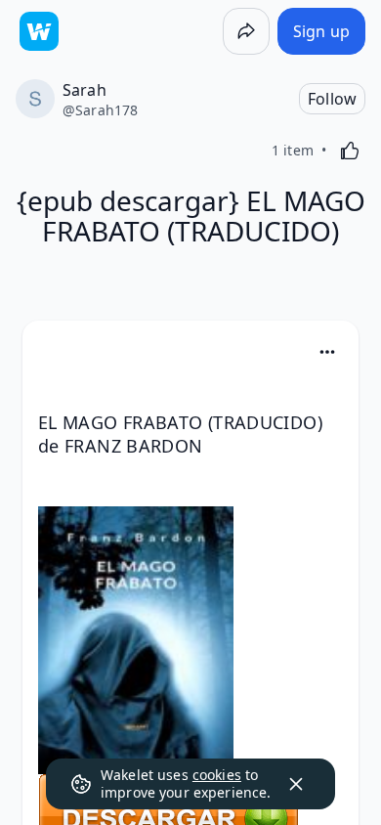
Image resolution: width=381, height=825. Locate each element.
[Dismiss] (296, 784)
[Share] (246, 31)
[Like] (349, 150)
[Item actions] (327, 352)
